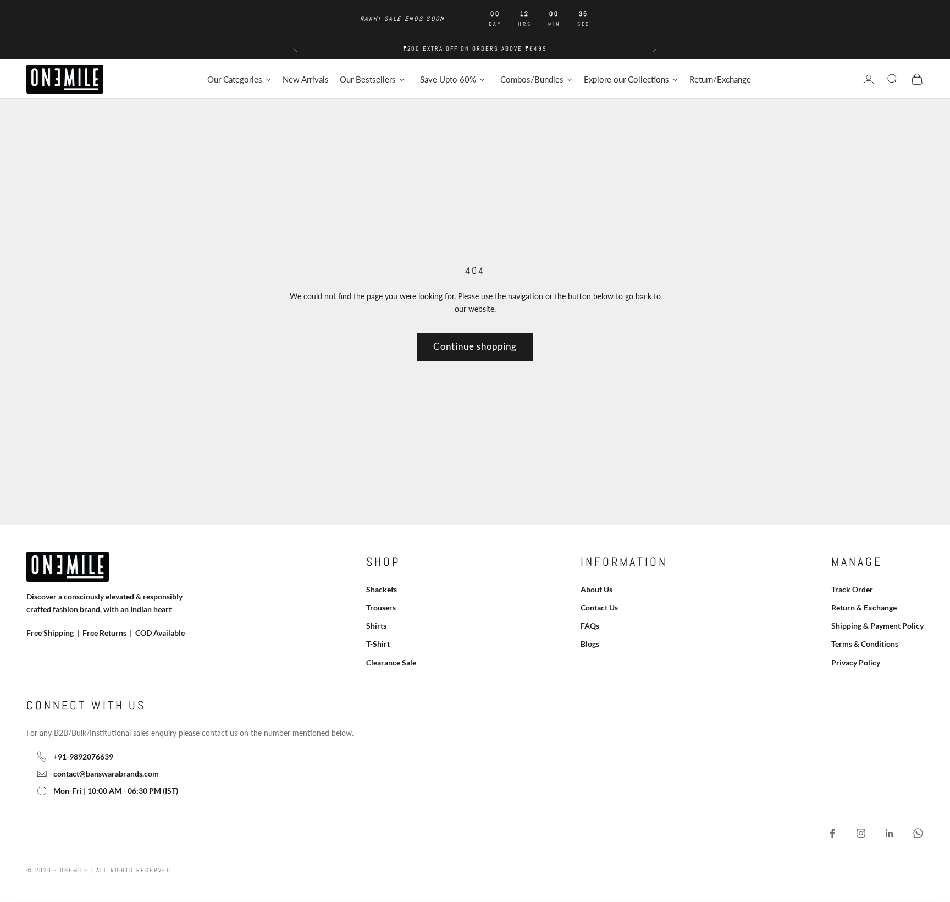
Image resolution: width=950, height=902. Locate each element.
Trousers (381, 607)
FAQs (590, 625)
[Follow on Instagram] (860, 833)
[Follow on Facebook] (832, 833)
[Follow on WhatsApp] (918, 833)
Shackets (381, 589)
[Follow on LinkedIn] (889, 833)
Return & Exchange (864, 607)
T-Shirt (378, 643)
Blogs (590, 643)
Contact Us (599, 607)
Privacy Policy (855, 662)
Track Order (852, 589)
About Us (596, 589)
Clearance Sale (391, 662)
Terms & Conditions (864, 643)
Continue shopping (475, 346)
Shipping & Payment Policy (877, 625)
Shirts (376, 625)
